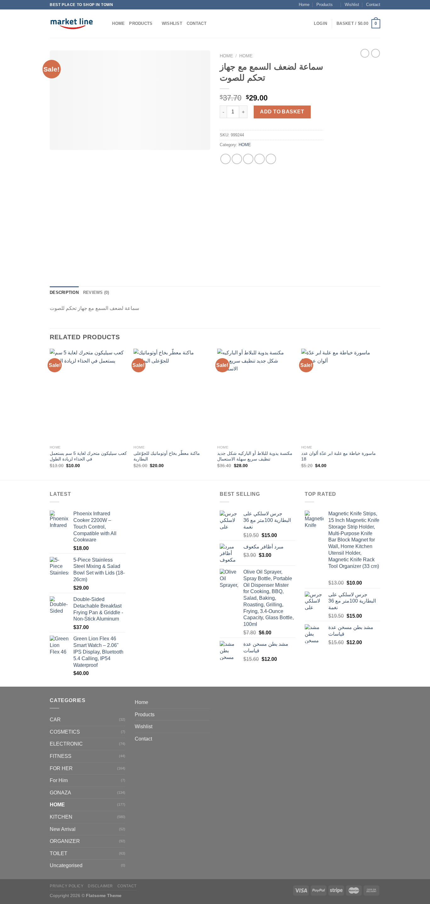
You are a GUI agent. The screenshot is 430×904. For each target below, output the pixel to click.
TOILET (58, 853)
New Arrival (63, 829)
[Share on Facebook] (225, 159)
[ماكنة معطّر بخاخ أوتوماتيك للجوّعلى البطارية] (172, 395)
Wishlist (352, 4)
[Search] (105, 24)
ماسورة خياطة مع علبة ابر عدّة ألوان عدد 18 (338, 456)
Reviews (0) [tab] (96, 292)
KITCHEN (61, 817)
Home (304, 4)
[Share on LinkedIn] (271, 159)
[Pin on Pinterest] (259, 159)
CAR (55, 719)
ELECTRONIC (66, 744)
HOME (245, 56)
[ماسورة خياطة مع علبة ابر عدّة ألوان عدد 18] (340, 395)
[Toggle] (207, 714)
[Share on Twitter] (237, 159)
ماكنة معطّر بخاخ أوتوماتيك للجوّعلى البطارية (166, 456)
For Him (59, 780)
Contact (373, 4)
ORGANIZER (65, 841)
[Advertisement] (356, 163)
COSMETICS (65, 732)
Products (324, 4)
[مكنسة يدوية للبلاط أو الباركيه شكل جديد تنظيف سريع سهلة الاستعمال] (256, 395)
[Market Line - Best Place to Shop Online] (71, 23)
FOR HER (61, 768)
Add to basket (282, 111)
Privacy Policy (67, 886)
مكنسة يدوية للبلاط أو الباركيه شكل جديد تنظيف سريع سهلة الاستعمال (254, 456)
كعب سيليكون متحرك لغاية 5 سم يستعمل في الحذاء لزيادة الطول (88, 456)
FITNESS (60, 756)
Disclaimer (100, 886)
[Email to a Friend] (248, 159)
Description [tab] (64, 292)
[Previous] (50, 414)
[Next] (378, 414)
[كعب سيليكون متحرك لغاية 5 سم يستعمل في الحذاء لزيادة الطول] (88, 395)
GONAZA (60, 792)
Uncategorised (66, 865)
